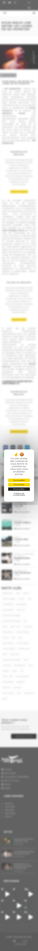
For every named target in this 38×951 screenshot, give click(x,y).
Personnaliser (19, 489)
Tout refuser (19, 485)
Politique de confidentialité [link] (19, 494)
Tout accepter (19, 480)
